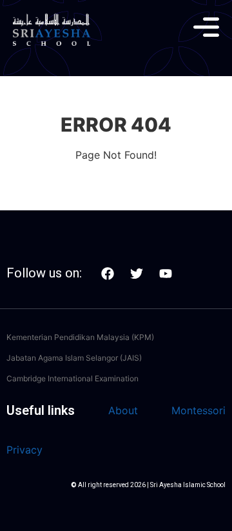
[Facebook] (108, 273)
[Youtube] (166, 273)
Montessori (198, 410)
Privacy (24, 449)
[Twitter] (137, 273)
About (123, 410)
